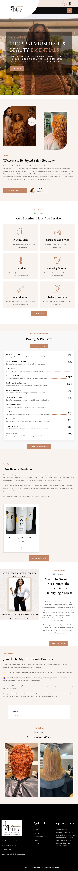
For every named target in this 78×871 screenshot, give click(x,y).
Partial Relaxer (11, 369)
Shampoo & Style (12, 419)
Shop (36, 840)
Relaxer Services (57, 297)
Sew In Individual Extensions (16, 376)
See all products (38, 558)
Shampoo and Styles (57, 239)
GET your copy (57, 643)
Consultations (20, 297)
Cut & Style (10, 412)
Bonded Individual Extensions (16, 383)
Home (37, 830)
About (37, 844)
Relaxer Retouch (12, 426)
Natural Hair (20, 239)
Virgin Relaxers (11, 433)
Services (37, 833)
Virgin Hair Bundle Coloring (16, 361)
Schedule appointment (38, 446)
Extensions (21, 268)
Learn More (38, 313)
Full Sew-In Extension (13, 404)
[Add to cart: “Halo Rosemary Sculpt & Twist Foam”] (21, 547)
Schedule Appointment (21, 81)
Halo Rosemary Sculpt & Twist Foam (21, 538)
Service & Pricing (39, 346)
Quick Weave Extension (14, 397)
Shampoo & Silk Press (13, 390)
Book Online (39, 837)
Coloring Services (57, 268)
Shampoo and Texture (13, 354)
